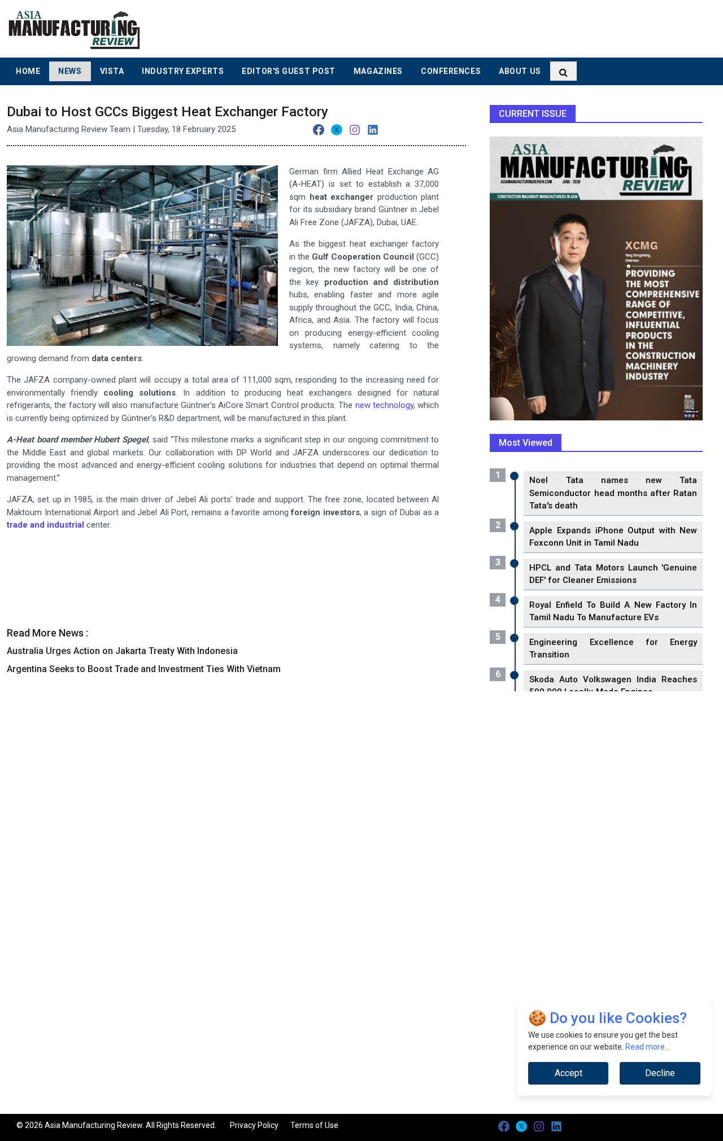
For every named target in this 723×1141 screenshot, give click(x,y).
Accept (568, 1073)
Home (28, 71)
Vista (112, 71)
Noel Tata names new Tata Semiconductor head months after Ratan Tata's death (613, 493)
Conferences (451, 71)
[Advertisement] (453, 28)
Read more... (647, 1046)
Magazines (378, 71)
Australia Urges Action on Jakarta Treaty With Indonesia (122, 651)
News (69, 71)
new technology (384, 405)
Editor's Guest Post (289, 71)
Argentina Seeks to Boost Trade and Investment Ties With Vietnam (144, 669)
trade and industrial (45, 525)
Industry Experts (183, 71)
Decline (660, 1073)
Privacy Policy (254, 1125)
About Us (520, 71)
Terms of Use (314, 1125)
